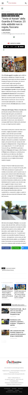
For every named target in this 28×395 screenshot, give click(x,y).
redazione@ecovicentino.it (16, 382)
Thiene (9, 15)
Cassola (16, 14)
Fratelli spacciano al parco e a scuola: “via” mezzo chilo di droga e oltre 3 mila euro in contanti (20, 294)
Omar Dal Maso (6, 32)
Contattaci (17, 390)
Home (3, 11)
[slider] (22, 46)
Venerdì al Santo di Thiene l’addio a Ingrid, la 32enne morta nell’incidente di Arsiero (7, 294)
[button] (26, 3)
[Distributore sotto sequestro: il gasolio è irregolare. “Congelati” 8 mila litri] (5, 321)
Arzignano (8, 11)
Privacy (20, 391)
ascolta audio (5, 46)
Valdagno (13, 15)
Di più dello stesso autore (18, 304)
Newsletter (14, 388)
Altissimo (4, 323)
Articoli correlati (6, 304)
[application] (14, 46)
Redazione (20, 388)
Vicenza (3, 312)
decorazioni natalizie (10, 268)
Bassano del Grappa (10, 14)
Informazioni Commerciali (11, 391)
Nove (16, 289)
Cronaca (20, 14)
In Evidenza (4, 15)
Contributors (10, 390)
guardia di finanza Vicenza (8, 270)
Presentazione (7, 388)
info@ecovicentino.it (16, 384)
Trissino (17, 15)
